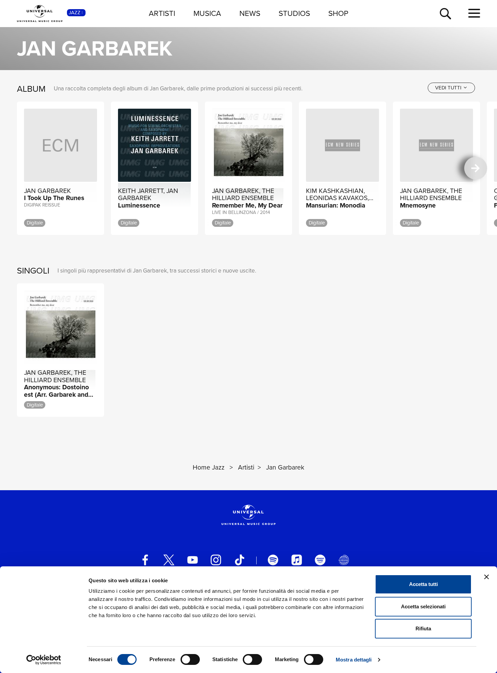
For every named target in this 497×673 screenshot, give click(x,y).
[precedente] (21, 168)
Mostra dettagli (354, 660)
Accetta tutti (423, 584)
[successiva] (475, 168)
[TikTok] (239, 560)
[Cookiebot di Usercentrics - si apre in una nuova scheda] (43, 660)
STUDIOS (294, 13)
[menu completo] (474, 13)
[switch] (190, 659)
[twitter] (169, 560)
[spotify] (273, 560)
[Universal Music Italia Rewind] (344, 560)
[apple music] (297, 560)
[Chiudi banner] (486, 576)
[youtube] (192, 560)
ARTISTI (162, 13)
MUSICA (207, 13)
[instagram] (216, 560)
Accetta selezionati (423, 606)
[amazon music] (320, 560)
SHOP (338, 13)
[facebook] (145, 560)
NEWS (249, 13)
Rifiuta (423, 628)
